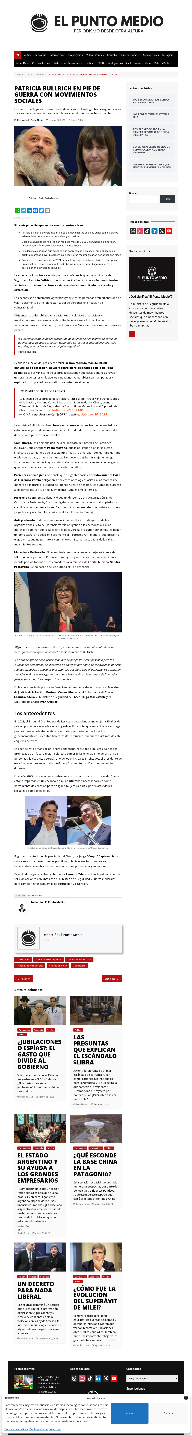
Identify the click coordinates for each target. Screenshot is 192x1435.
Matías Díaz (23, 1226)
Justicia (89, 63)
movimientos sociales (80, 959)
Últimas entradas (35, 895)
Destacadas (24, 1030)
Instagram (167, 55)
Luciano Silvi (26, 1096)
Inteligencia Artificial (119, 63)
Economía (40, 55)
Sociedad (44, 1276)
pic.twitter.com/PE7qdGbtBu (66, 410)
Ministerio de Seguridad (49, 959)
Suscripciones (151, 55)
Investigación (75, 55)
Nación (50, 1030)
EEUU (101, 63)
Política (27, 55)
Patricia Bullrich (163, 63)
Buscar (133, 193)
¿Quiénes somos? (130, 55)
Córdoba (112, 55)
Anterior (25, 978)
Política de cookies (16, 1429)
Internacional (57, 55)
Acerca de (20, 895)
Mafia (73, 119)
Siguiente (110, 978)
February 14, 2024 (94, 414)
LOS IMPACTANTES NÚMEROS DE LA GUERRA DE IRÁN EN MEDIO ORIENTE (49, 1381)
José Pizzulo (26, 1338)
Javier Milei (22, 63)
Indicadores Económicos (68, 63)
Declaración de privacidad (45, 1429)
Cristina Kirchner (41, 63)
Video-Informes (95, 55)
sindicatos (80, 965)
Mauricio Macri (142, 63)
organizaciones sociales (30, 965)
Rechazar (169, 1413)
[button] (186, 1397)
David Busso (82, 1104)
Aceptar (130, 1413)
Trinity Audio (44, 198)
